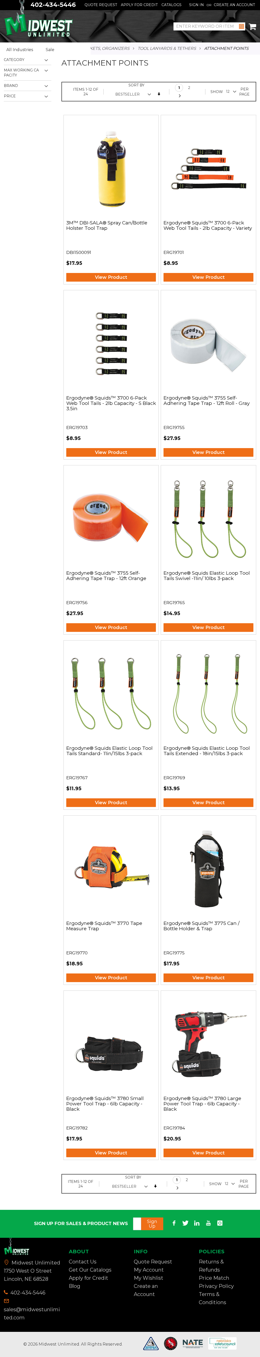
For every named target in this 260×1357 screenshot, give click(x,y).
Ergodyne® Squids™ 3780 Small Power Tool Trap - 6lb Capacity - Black (105, 1104)
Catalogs (171, 5)
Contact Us (82, 1262)
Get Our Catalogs (90, 1270)
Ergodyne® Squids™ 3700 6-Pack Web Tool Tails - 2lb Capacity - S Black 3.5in (111, 403)
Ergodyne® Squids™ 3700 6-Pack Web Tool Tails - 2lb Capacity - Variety (208, 225)
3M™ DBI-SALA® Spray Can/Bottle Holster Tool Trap (106, 225)
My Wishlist (148, 1278)
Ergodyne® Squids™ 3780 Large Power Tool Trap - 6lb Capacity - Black (202, 1104)
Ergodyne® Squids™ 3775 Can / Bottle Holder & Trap (201, 926)
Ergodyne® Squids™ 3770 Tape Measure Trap (104, 926)
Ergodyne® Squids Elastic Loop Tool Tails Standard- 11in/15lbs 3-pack (109, 751)
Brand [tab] (11, 85)
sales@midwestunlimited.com (32, 1313)
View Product (111, 277)
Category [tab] (14, 59)
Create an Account (234, 5)
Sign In (196, 5)
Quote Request (101, 5)
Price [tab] (10, 96)
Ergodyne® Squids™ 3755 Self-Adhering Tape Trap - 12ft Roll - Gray (207, 400)
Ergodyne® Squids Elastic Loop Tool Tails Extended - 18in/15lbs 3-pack (207, 751)
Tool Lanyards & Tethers (167, 48)
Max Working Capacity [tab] (21, 73)
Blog (74, 1286)
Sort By (136, 85)
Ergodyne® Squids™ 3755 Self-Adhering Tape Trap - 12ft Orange (106, 576)
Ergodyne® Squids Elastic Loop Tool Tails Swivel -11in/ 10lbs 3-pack (207, 576)
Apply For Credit (139, 5)
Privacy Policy (216, 1286)
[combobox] (209, 26)
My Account (149, 1270)
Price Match (214, 1278)
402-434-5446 (27, 1293)
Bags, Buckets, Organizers (98, 48)
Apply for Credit (88, 1278)
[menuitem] (23, 50)
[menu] (45, 49)
